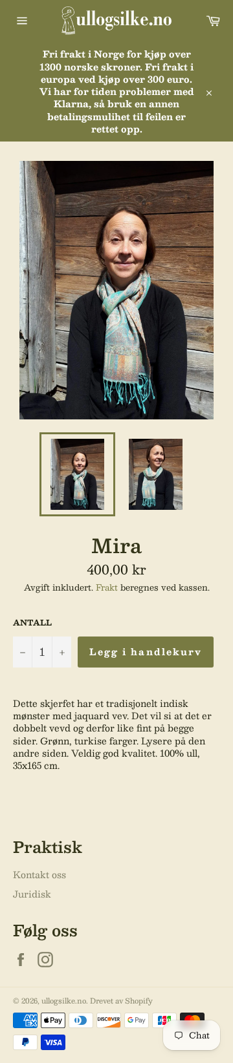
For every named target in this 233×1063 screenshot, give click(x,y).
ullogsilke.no (63, 1001)
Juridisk (32, 893)
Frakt (107, 587)
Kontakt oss (39, 874)
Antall (32, 622)
